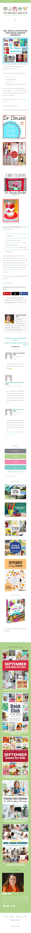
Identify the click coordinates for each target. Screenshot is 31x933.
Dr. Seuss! (17, 106)
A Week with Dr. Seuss (8, 166)
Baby (15, 467)
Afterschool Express (16, 300)
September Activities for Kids (15, 690)
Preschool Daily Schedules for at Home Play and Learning (15, 821)
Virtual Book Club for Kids (19, 302)
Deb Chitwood (18, 409)
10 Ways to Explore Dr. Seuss (9, 196)
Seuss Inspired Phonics (11, 247)
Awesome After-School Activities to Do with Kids (15, 864)
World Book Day (9, 82)
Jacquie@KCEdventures (14, 382)
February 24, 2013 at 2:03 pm (13, 386)
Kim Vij (26, 896)
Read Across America (11, 77)
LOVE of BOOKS (15, 90)
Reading (15, 298)
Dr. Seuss (24, 300)
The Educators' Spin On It (15, 11)
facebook (23, 258)
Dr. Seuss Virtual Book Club (9, 139)
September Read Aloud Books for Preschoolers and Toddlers (15, 777)
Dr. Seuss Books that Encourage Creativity (15, 233)
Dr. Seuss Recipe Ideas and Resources (11, 223)
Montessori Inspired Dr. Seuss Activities (14, 249)
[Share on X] (15, 293)
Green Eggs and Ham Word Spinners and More (16, 238)
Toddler (15, 462)
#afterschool (7, 300)
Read (6, 302)
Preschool (15, 456)
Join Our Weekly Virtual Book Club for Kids (15, 733)
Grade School (15, 451)
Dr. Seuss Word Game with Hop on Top (14, 242)
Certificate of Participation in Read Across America (14, 269)
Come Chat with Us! (7, 283)
